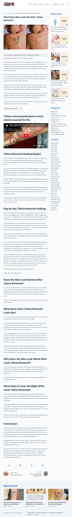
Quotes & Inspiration (57, 124)
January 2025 (55, 160)
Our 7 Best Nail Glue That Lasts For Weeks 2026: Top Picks (59, 47)
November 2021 (55, 201)
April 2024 (54, 172)
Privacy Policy (31, 512)
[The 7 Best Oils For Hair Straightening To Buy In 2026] (59, 93)
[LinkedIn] (42, 465)
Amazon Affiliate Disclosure (56, 512)
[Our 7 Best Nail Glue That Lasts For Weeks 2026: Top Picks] (59, 39)
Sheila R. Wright (28, 58)
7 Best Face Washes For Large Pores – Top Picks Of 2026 (59, 65)
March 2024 (54, 174)
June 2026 (54, 147)
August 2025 (54, 153)
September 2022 (56, 189)
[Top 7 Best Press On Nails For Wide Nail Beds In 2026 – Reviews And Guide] (59, 75)
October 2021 (55, 203)
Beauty (41, 4)
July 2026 (54, 145)
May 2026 (54, 149)
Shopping (54, 130)
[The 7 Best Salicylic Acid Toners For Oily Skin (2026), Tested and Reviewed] (59, 21)
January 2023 (55, 185)
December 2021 (55, 199)
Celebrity (53, 113)
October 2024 (55, 164)
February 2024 (55, 176)
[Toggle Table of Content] (19, 109)
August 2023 (54, 178)
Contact (36, 514)
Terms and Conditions (41, 512)
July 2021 (54, 208)
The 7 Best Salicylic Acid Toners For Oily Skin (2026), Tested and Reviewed (59, 29)
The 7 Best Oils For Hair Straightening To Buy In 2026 (58, 101)
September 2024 (56, 166)
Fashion (35, 4)
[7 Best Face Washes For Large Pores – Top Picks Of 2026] (59, 57)
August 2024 (55, 168)
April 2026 (54, 151)
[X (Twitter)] (20, 465)
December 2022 (55, 187)
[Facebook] (9, 465)
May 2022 (54, 193)
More (62, 4)
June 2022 (54, 191)
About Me (30, 514)
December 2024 (56, 162)
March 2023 (54, 180)
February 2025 (55, 157)
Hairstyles (56, 4)
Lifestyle (47, 4)
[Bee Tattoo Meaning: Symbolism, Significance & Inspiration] (58, 494)
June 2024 (54, 170)
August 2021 (54, 205)
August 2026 (54, 143)
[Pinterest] (31, 465)
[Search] (67, 4)
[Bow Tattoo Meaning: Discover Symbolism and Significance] (14, 494)
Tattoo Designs (55, 132)
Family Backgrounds (57, 115)
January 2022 (55, 197)
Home (29, 4)
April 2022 (54, 195)
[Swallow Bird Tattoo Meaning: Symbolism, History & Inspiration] (36, 494)
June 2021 (54, 210)
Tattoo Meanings (56, 134)
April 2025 (54, 155)
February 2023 (55, 182)
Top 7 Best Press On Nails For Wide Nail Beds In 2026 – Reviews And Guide (59, 83)
